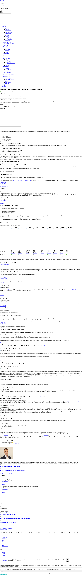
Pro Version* (74, 289)
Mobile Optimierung (8, 82)
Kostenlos (14, 180)
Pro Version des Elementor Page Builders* (73, 401)
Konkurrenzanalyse (7, 52)
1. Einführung (7, 29)
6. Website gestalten (7, 65)
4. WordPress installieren (8, 32)
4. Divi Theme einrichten (8, 39)
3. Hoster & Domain (8, 62)
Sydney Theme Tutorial (6, 27)
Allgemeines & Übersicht (6, 44)
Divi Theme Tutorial (6, 34)
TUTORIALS (4, 26)
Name (1, 503)
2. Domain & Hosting (8, 69)
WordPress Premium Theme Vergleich (8, 43)
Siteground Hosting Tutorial (7, 72)
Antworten (3, 484)
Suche (1, 549)
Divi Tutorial (7, 35)
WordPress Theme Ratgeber (7, 42)
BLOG (3, 55)
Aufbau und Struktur (8, 47)
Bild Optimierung (7, 50)
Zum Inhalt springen (2, 0)
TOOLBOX (3, 85)
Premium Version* (19, 180)
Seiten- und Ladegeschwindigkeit (9, 79)
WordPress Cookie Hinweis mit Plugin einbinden (8, 514)
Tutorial (6, 59)
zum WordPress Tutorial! (17, 443)
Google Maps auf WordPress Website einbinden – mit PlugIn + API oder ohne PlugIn (15, 518)
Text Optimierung (7, 49)
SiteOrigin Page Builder (28, 180)
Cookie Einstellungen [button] (10, 560)
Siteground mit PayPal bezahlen (11, 31)
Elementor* (7, 289)
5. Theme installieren (8, 33)
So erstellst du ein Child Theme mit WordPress (8, 522)
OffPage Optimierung (6, 53)
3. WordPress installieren (8, 38)
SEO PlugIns (7, 51)
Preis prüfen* (13, 253)
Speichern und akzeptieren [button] (3, 574)
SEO (2, 75)
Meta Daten (6, 48)
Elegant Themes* (46, 435)
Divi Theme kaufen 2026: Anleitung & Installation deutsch (10, 466)
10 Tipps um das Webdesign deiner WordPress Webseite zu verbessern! (12, 470)
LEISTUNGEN (4, 54)
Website (1, 506)
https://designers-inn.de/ (5, 481)
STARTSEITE (4, 25)
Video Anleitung (7, 36)
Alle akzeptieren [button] (19, 560)
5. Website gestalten (7, 40)
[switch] (0, 571)
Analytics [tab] (1, 570)
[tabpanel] (41, 569)
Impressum (3, 552)
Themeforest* (6, 435)
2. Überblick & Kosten (8, 30)
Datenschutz (3, 553)
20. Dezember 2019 (5, 489)
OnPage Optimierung (6, 46)
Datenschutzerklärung (4, 560)
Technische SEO (5, 45)
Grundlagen (6, 28)
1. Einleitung (7, 37)
